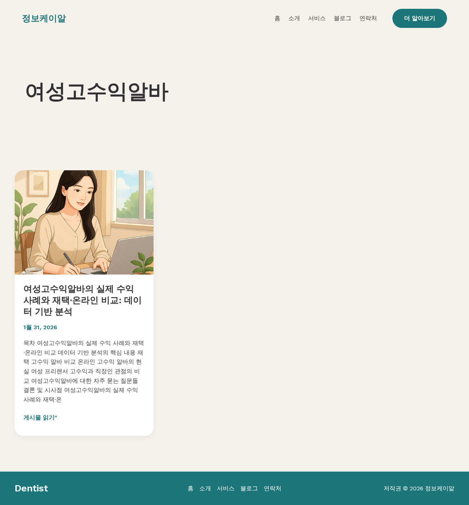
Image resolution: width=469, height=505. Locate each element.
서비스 (317, 18)
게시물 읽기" (40, 418)
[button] (419, 18)
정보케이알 (44, 18)
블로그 (342, 18)
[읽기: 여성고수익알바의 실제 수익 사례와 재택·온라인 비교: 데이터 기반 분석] (84, 221)
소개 (294, 18)
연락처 (368, 18)
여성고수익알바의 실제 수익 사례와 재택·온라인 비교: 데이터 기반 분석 (82, 300)
